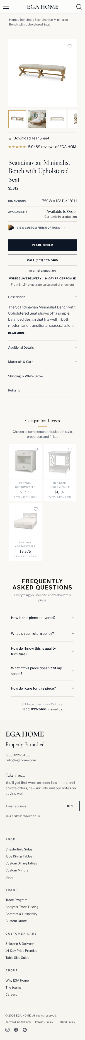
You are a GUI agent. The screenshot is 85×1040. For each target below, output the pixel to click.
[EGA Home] (42, 6)
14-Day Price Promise (21, 950)
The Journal (13, 987)
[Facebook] (16, 1030)
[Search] (79, 6)
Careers (11, 994)
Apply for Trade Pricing (21, 907)
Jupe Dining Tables (18, 856)
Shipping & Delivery (19, 943)
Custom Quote (16, 921)
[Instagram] (7, 1030)
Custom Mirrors (16, 870)
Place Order (42, 245)
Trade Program (16, 900)
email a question (44, 270)
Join (69, 806)
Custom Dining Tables (21, 863)
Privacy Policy (44, 1022)
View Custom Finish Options (38, 227)
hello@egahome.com (20, 760)
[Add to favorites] (69, 46)
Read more (16, 333)
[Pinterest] (25, 1030)
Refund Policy (66, 1022)
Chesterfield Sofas (18, 849)
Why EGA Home (17, 980)
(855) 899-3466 (34, 709)
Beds (9, 877)
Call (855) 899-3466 (42, 260)
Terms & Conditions (18, 1022)
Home (13, 19)
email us (56, 709)
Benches (26, 19)
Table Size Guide (17, 957)
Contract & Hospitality (21, 914)
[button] (42, 297)
